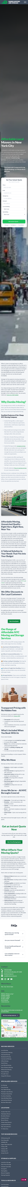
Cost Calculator (5, 1184)
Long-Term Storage (5, 1162)
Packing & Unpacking (6, 1093)
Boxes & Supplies (5, 1173)
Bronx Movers (4, 1120)
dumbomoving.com (8, 974)
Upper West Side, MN (6, 1144)
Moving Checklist (5, 1175)
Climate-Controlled (6, 1166)
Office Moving (4, 1061)
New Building (5, 212)
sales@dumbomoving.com (10, 976)
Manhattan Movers (6, 1113)
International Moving (6, 1100)
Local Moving (4, 1050)
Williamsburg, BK (5, 1138)
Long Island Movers (6, 1124)
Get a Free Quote (14, 621)
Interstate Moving (5, 1054)
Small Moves (4, 1063)
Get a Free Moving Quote (14, 842)
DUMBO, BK (4, 1142)
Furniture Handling (6, 1096)
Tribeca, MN (4, 1146)
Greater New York (5, 1111)
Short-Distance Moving (7, 1067)
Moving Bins (4, 1171)
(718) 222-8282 (8, 970)
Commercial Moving (6, 1058)
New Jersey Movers (6, 1126)
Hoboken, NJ (4, 1151)
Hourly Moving (5, 1071)
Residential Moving (6, 1056)
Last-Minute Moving (6, 1065)
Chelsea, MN (4, 1148)
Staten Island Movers (6, 1122)
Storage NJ (4, 1168)
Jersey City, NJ (4, 1153)
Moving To (5, 201)
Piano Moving (4, 1087)
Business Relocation (6, 1102)
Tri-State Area (4, 1128)
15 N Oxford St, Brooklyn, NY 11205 (13, 972)
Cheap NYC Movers (6, 1076)
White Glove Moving (6, 1069)
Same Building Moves (6, 1098)
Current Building (6, 206)
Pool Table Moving (5, 1089)
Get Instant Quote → (14, 221)
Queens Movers (5, 1118)
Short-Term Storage (6, 1164)
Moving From (5, 195)
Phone (4, 185)
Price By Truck (4, 1073)
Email (4, 190)
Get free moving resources (9, 1015)
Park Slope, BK (5, 1140)
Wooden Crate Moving (6, 1091)
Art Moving (4, 1085)
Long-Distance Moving (6, 1052)
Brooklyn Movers (5, 1116)
